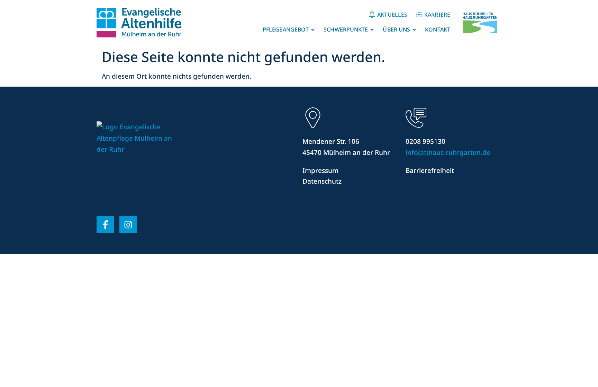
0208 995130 (425, 141)
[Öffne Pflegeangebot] (312, 29)
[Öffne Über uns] (414, 29)
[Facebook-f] (105, 224)
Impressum (320, 170)
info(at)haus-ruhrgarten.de (448, 152)
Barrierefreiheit (430, 170)
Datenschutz (322, 181)
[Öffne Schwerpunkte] (372, 29)
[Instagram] (128, 224)
